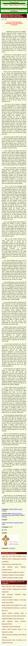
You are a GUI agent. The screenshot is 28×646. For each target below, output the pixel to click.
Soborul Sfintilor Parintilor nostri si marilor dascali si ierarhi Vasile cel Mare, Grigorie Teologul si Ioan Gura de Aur (14, 616)
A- (5, 19)
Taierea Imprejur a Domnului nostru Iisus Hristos (12, 514)
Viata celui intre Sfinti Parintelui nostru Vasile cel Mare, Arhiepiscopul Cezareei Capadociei (14, 559)
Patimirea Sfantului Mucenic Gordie (12, 577)
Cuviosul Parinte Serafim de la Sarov (13, 572)
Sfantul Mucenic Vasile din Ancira (12, 564)
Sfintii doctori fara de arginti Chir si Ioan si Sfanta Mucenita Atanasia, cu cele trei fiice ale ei (14, 607)
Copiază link (12, 548)
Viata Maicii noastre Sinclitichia (11, 626)
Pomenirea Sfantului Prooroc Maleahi (13, 575)
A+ (3, 19)
